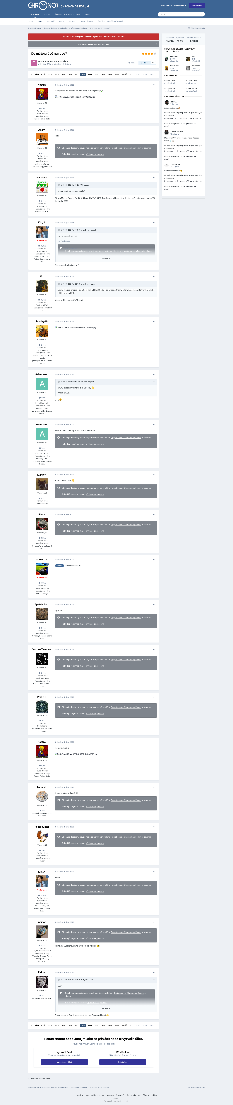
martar (41, 922)
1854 (90, 74)
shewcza (41, 559)
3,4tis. (43, 628)
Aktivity (47, 14)
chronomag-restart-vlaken (54, 61)
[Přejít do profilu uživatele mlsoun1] (166, 59)
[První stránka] (32, 74)
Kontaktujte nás (133, 1095)
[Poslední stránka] (130, 74)
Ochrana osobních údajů (113, 1095)
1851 (70, 74)
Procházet (35, 14)
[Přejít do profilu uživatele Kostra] (42, 94)
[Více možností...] (154, 85)
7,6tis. (43, 583)
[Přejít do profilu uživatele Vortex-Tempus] (42, 659)
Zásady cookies (150, 1095)
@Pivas (59, 566)
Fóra (40, 21)
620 (43, 996)
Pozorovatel (42, 826)
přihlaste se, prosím (95, 154)
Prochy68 (42, 321)
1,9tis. (43, 538)
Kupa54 (41, 474)
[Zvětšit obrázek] (102, 90)
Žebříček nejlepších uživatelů (110, 21)
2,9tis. (43, 498)
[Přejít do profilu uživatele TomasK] (42, 796)
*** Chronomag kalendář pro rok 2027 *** (93, 44)
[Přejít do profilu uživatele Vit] (42, 286)
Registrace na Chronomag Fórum (126, 148)
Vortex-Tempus (41, 649)
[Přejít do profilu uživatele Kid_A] (42, 232)
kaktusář (196, 66)
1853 (83, 74)
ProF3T (41, 697)
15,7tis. (43, 300)
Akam (41, 129)
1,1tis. (43, 398)
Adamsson (41, 374)
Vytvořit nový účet (64, 1062)
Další (124, 74)
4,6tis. (43, 153)
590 (43, 720)
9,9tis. (43, 945)
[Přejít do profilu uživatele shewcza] (42, 569)
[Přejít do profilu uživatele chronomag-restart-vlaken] (34, 63)
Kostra (42, 84)
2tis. (43, 850)
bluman (84, 382)
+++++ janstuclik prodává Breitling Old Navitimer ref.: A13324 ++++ (94, 36)
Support (88, 14)
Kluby (31, 21)
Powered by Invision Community (116, 1101)
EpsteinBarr (42, 604)
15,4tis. (43, 246)
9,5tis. (43, 201)
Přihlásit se (122, 1062)
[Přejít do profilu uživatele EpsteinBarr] (42, 614)
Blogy (61, 21)
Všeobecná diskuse (62, 64)
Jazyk (79, 1095)
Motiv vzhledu (92, 1095)
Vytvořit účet (196, 5)
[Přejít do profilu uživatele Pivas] (42, 524)
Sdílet (132, 63)
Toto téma (191, 14)
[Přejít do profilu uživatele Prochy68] (42, 331)
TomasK (42, 787)
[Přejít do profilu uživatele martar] (42, 931)
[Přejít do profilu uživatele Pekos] (42, 982)
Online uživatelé (86, 21)
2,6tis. (43, 673)
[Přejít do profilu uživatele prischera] (42, 187)
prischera (41, 177)
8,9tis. (43, 345)
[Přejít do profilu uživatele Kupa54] (42, 484)
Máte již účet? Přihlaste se (173, 5)
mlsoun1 (174, 56)
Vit (81, 185)
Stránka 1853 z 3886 (144, 74)
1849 (57, 74)
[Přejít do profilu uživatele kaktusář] (188, 68)
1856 (103, 74)
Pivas (41, 514)
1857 (110, 74)
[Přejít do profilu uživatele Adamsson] (42, 384)
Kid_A (41, 222)
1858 (117, 74)
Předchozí (40, 74)
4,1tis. (43, 108)
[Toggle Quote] (59, 185)
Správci (72, 21)
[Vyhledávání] (202, 14)
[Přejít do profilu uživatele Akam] (42, 139)
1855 (96, 74)
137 (43, 810)
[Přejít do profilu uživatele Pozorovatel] (42, 836)
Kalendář (50, 21)
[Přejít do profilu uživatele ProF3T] (42, 706)
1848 (50, 74)
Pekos (41, 972)
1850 (63, 74)
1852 (76, 74)
